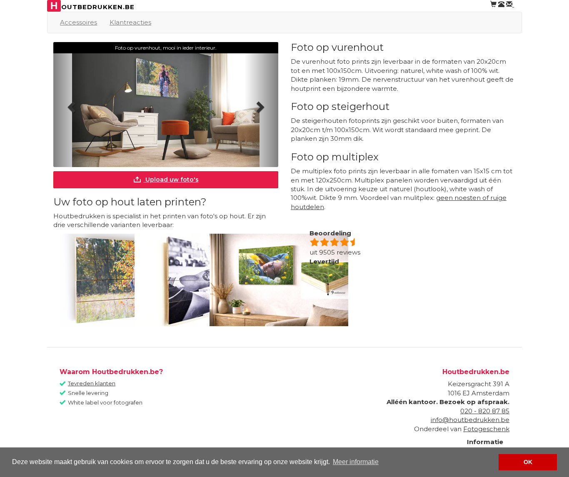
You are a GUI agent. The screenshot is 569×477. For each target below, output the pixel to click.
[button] (70, 104)
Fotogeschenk (486, 429)
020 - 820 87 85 (484, 411)
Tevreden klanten (91, 383)
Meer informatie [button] (356, 461)
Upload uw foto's (171, 179)
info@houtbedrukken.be (470, 420)
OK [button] (528, 462)
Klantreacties (130, 22)
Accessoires (78, 22)
